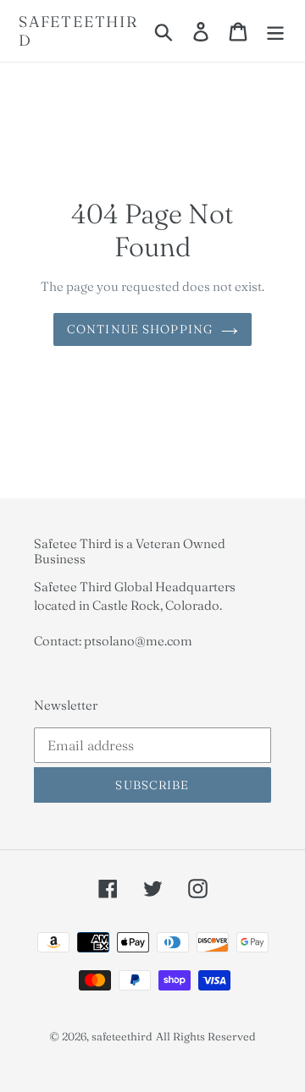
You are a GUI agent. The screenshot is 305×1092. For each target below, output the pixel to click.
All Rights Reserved (206, 1036)
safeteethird (78, 31)
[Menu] (275, 31)
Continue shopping (140, 329)
